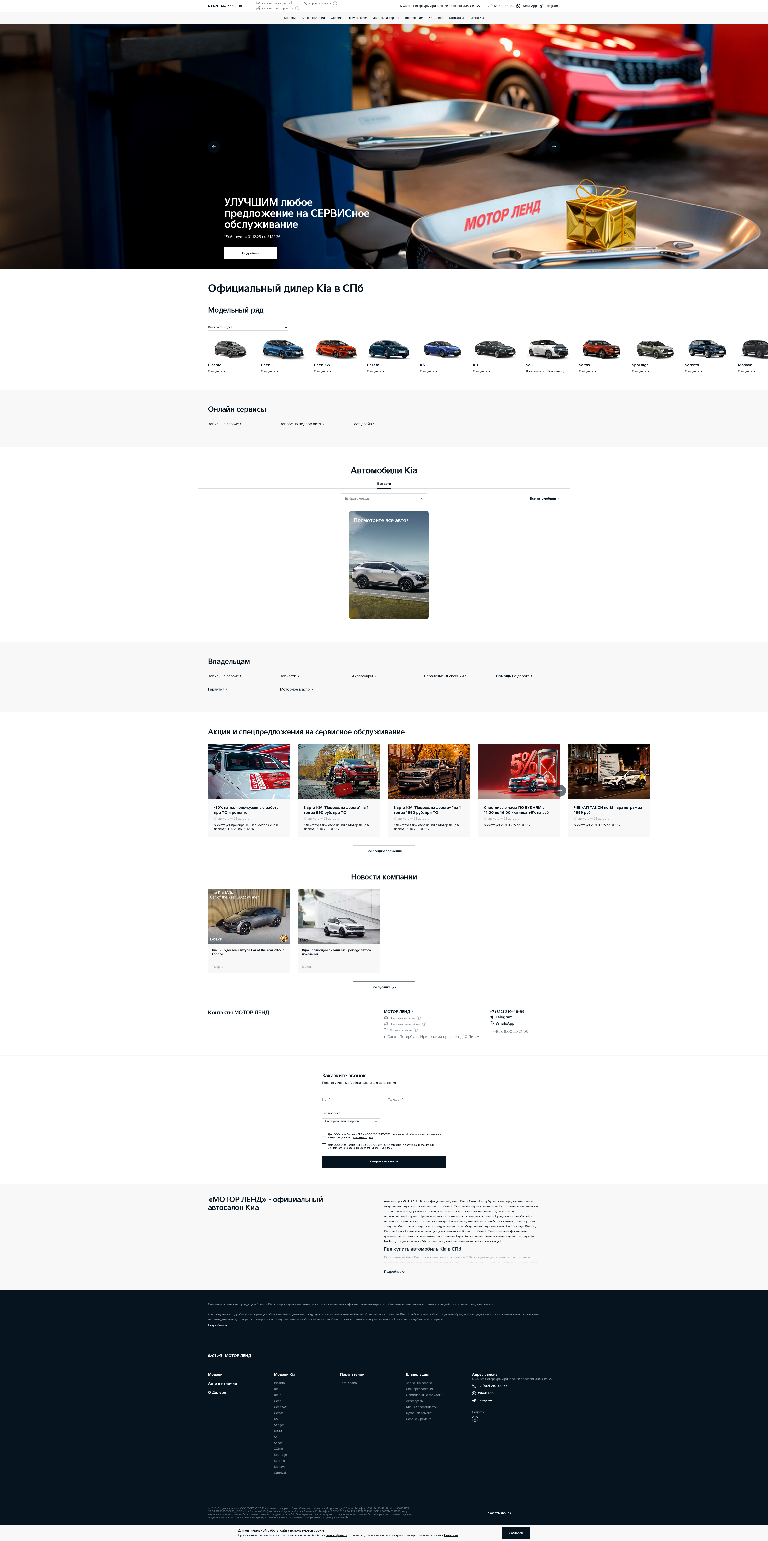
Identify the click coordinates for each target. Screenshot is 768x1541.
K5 (422, 365)
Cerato (373, 365)
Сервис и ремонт (418, 1419)
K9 (475, 365)
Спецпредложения (420, 1389)
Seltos (584, 365)
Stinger (279, 1425)
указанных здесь (363, 1137)
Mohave (745, 365)
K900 (278, 1431)
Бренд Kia (477, 18)
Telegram (551, 6)
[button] (214, 147)
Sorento (692, 365)
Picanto (214, 365)
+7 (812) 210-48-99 (499, 6)
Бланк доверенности (421, 1407)
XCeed (278, 1449)
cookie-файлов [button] (336, 1535)
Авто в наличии (313, 18)
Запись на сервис (386, 18)
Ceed (265, 365)
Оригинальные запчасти (424, 1395)
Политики (451, 1535)
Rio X (277, 1395)
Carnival (280, 1473)
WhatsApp (529, 6)
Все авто (384, 484)
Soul (530, 365)
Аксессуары (415, 1401)
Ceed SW (322, 365)
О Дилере (217, 1393)
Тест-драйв (348, 1383)
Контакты (456, 18)
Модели (290, 18)
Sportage (640, 365)
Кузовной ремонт (419, 1413)
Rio (276, 1389)
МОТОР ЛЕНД (397, 1012)
